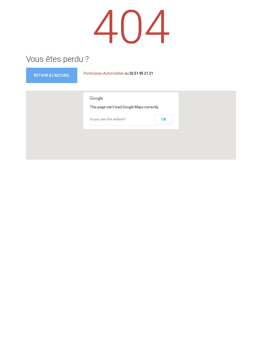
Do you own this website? (107, 119)
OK (163, 119)
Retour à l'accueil (52, 75)
